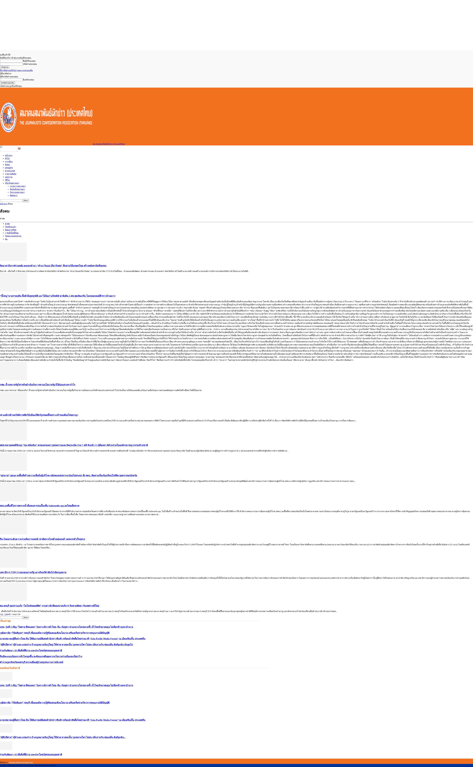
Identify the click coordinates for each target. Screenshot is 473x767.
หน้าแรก (8, 155)
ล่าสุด (7, 224)
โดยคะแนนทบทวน (13, 236)
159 (5, 614)
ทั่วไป (7, 158)
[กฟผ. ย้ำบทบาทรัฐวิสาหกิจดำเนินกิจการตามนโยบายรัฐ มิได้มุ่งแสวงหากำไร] (13, 379)
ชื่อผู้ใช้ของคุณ (29, 61)
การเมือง (9, 161)
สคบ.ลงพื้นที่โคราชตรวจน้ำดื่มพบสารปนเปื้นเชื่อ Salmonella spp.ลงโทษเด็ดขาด (39, 505)
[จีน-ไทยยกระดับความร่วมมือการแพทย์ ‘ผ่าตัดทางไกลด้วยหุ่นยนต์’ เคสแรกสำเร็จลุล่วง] (13, 534)
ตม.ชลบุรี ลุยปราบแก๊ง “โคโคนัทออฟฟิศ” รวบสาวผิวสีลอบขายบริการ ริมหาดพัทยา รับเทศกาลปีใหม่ (49, 605)
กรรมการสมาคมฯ (18, 186)
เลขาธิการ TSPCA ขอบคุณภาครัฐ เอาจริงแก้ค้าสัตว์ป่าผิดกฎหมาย (33, 572)
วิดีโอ (7, 180)
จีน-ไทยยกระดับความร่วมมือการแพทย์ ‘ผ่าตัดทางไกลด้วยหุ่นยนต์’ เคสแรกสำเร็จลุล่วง (42, 539)
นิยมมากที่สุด (10, 230)
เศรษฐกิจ (9, 168)
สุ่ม (6, 239)
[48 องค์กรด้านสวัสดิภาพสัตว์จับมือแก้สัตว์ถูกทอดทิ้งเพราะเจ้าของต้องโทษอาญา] (13, 410)
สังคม (7, 165)
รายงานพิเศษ (10, 174)
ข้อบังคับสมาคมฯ (17, 189)
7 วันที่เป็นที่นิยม (12, 233)
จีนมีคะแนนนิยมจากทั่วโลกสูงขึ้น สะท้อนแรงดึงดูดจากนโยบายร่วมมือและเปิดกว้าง (41, 656)
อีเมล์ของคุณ (28, 80)
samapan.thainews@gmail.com (21, 762)
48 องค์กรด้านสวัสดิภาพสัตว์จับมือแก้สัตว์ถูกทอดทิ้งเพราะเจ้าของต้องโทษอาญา (39, 415)
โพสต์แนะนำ (10, 227)
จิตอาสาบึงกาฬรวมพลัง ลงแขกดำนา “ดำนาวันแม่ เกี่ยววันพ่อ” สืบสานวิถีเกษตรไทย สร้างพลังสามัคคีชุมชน (53, 265)
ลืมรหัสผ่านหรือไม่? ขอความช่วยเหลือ (16, 70)
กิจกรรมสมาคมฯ (17, 192)
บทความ (8, 177)
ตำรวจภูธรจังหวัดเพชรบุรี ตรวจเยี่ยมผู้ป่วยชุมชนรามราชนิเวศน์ (31, 662)
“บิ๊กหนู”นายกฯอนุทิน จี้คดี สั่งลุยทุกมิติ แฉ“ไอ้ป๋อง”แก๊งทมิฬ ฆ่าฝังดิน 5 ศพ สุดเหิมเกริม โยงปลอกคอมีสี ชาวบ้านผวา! (58, 296)
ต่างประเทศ (10, 171)
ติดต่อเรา (14, 195)
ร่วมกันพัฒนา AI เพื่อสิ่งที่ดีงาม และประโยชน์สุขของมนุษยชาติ (31, 650)
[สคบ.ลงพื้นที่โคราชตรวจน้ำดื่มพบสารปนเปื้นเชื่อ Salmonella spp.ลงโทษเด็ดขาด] (13, 500)
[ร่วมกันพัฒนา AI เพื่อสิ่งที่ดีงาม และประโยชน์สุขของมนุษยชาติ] (6, 749)
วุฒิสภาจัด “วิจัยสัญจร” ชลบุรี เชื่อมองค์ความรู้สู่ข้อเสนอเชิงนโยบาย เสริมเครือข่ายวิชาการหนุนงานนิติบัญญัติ (55, 633)
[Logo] (9, 151)
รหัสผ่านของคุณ (30, 64)
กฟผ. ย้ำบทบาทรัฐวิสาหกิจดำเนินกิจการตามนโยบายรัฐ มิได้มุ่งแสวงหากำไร (37, 384)
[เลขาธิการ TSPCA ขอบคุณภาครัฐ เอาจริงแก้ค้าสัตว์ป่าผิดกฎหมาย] (13, 567)
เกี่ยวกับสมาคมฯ (12, 183)
